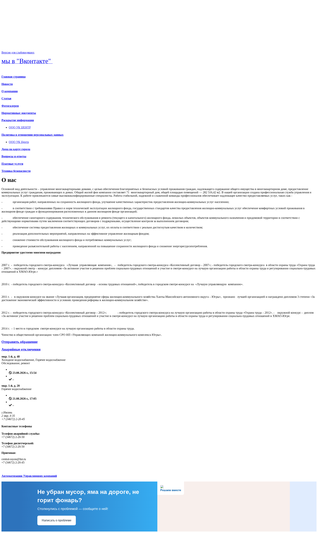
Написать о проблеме (56, 520)
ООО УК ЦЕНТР (20, 127)
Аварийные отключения (20, 349)
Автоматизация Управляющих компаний (29, 475)
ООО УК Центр (19, 142)
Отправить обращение (19, 342)
